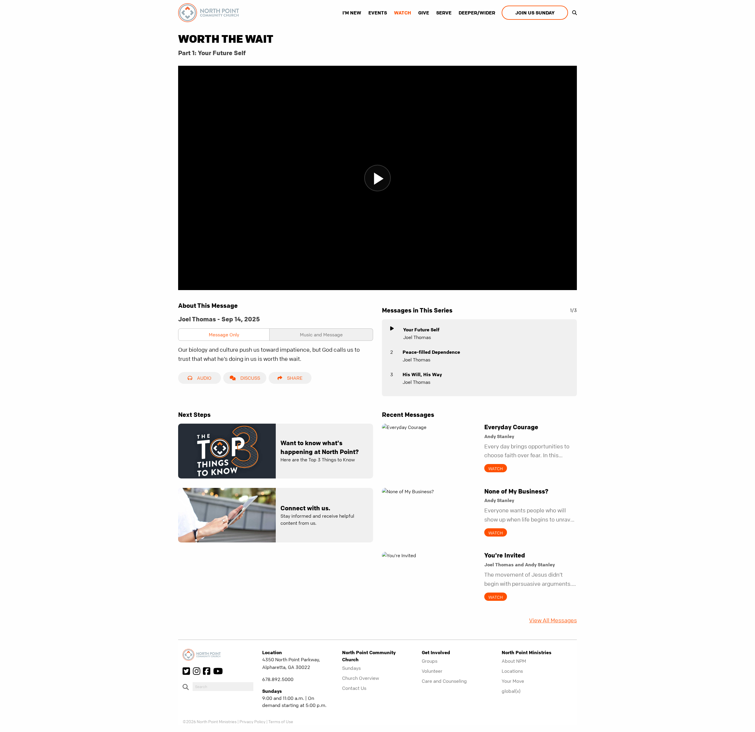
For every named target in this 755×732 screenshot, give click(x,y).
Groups (429, 661)
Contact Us (354, 688)
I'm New (351, 13)
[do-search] (223, 686)
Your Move (513, 681)
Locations (512, 671)
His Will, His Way (422, 374)
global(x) (511, 691)
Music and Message (321, 335)
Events (377, 13)
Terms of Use (280, 721)
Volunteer (432, 671)
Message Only (224, 335)
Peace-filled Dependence (431, 352)
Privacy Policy (252, 721)
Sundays (351, 668)
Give (423, 13)
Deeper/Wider (477, 13)
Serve (444, 13)
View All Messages (553, 620)
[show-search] (573, 13)
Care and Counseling (444, 681)
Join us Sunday (534, 13)
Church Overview (360, 678)
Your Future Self (421, 330)
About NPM (514, 661)
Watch (402, 13)
